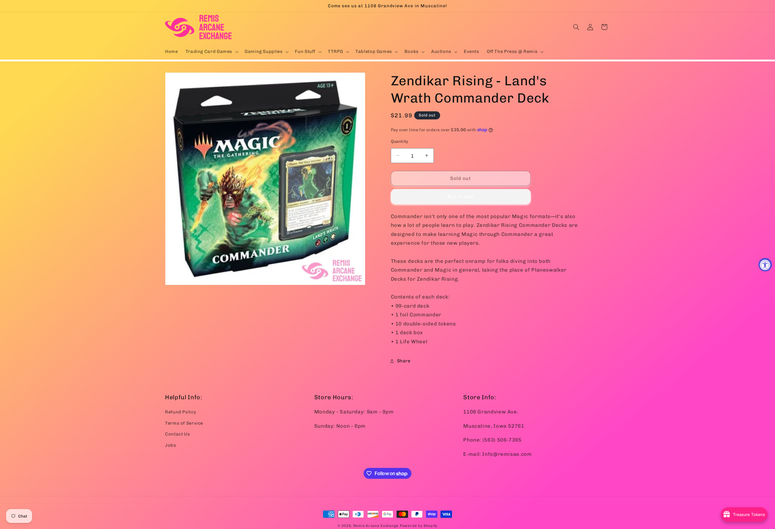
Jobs (170, 445)
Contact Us (177, 434)
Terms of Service (184, 423)
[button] (211, 51)
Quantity (399, 141)
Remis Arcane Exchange (376, 526)
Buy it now (460, 196)
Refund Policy (180, 412)
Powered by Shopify (418, 526)
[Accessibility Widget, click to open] (765, 264)
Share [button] (404, 361)
